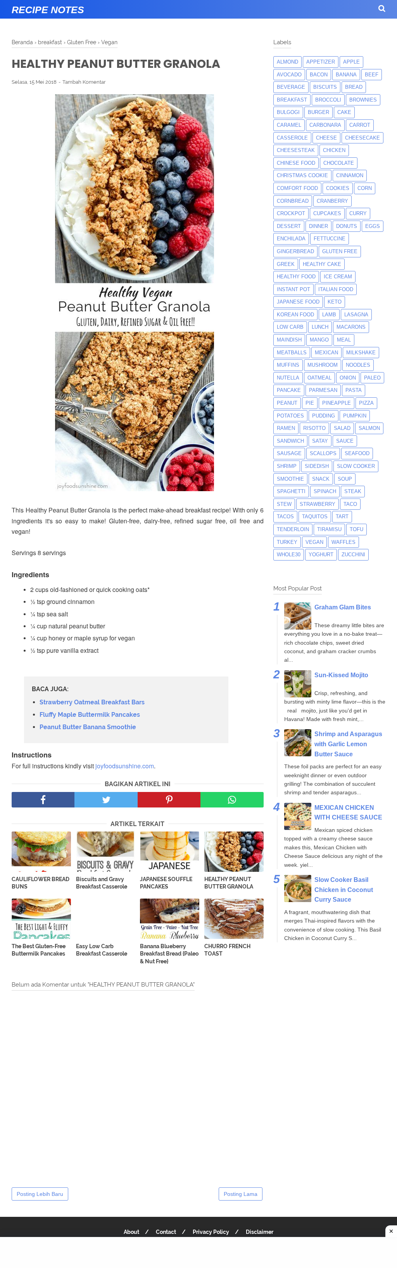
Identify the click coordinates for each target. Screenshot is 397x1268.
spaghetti (291, 491)
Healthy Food (296, 276)
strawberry (317, 504)
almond (287, 62)
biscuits (325, 87)
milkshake (361, 352)
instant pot (293, 289)
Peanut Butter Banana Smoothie (88, 727)
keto (335, 302)
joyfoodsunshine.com (124, 765)
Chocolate (338, 163)
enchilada (291, 239)
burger (318, 112)
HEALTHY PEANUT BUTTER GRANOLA (228, 883)
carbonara (325, 125)
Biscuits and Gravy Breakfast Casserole (101, 883)
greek (286, 264)
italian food (335, 289)
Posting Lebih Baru (40, 1194)
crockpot (291, 213)
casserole (292, 138)
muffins (288, 365)
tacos (285, 516)
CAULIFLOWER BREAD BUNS (40, 883)
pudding (323, 416)
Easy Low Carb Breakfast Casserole (101, 950)
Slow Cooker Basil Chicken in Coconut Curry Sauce (343, 889)
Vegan (314, 542)
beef (371, 75)
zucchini (353, 554)
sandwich (290, 441)
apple (351, 62)
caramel (289, 125)
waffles (343, 542)
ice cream (338, 276)
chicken (334, 150)
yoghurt (321, 554)
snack (321, 479)
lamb (329, 314)
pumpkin (354, 416)
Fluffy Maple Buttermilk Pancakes (90, 714)
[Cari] (381, 8)
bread (353, 87)
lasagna (356, 314)
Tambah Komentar (84, 82)
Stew (284, 504)
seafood (357, 453)
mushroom (322, 365)
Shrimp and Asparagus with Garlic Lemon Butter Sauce (348, 744)
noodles (358, 365)
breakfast (292, 100)
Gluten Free (339, 251)
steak (352, 491)
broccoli (328, 100)
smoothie (290, 479)
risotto (314, 428)
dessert (289, 226)
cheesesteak (296, 150)
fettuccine (329, 239)
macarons (351, 327)
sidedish (317, 466)
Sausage (289, 453)
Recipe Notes (48, 9)
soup (345, 479)
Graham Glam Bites (342, 607)
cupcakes (327, 213)
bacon (319, 75)
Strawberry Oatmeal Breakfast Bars (92, 702)
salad (342, 428)
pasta (353, 390)
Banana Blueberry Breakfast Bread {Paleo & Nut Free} (169, 953)
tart (342, 516)
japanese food (298, 302)
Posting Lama (240, 1194)
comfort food (297, 188)
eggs (372, 226)
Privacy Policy (211, 1232)
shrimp (287, 466)
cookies (337, 188)
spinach (325, 491)
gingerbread (295, 251)
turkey (287, 542)
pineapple (336, 403)
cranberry (332, 201)
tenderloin (293, 529)
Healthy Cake (322, 264)
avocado (289, 75)
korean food (295, 314)
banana (346, 75)
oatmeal (319, 378)
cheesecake (362, 138)
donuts (346, 226)
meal (344, 340)
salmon (369, 428)
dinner (318, 226)
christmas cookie (302, 175)
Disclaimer (259, 1232)
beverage (291, 87)
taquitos (315, 516)
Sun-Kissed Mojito (341, 675)
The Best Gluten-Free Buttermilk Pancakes (39, 950)
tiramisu (329, 529)
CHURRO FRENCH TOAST (227, 950)
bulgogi (288, 112)
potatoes (290, 416)
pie (310, 403)
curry (358, 213)
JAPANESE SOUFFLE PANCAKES (166, 883)
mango (319, 340)
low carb (290, 327)
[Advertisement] (198, 1252)
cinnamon (349, 175)
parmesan (323, 390)
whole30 (288, 554)
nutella (288, 378)
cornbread (293, 201)
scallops (323, 453)
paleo (372, 378)
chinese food (296, 163)
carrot (359, 125)
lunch (320, 327)
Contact (166, 1232)
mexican (326, 352)
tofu (356, 529)
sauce (345, 441)
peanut (287, 403)
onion (348, 378)
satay (320, 441)
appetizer (320, 62)
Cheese (326, 138)
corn (364, 188)
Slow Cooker (356, 466)
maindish (289, 340)
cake (344, 112)
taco (350, 504)
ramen (286, 428)
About (131, 1232)
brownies (363, 100)
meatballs (292, 352)
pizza (366, 403)
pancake (289, 390)
